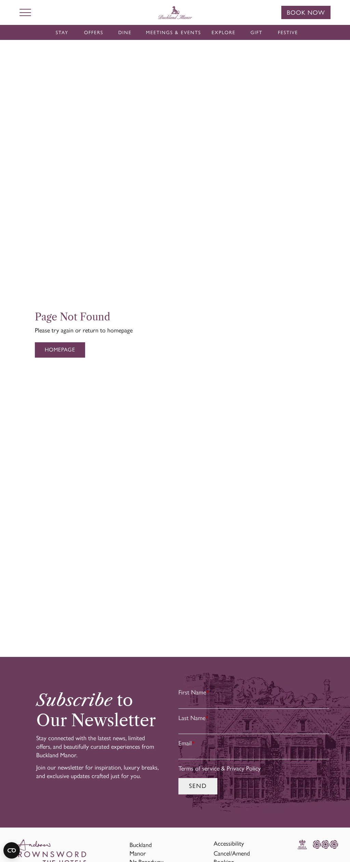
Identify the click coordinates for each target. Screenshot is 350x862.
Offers (93, 32)
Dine (125, 32)
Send (198, 786)
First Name (193, 692)
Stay (62, 32)
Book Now (306, 12)
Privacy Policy (244, 768)
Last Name (193, 718)
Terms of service (198, 768)
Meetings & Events (173, 32)
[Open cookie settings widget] (11, 850)
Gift (256, 32)
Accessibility (229, 843)
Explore (223, 32)
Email (186, 743)
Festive (288, 32)
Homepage (60, 349)
